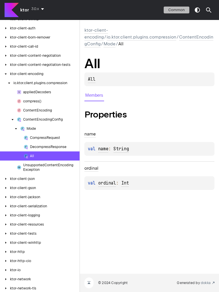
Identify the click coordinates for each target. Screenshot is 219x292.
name (103, 149)
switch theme (197, 10)
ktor (24, 10)
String (121, 149)
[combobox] (39, 9)
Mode (109, 43)
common (176, 10)
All (92, 79)
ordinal (107, 183)
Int (125, 183)
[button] (208, 10)
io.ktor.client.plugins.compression (141, 37)
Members (94, 95)
